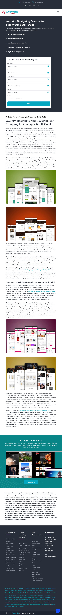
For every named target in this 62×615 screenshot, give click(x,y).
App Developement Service (16, 34)
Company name (11, 82)
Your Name (10, 63)
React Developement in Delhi (37, 567)
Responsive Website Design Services (10, 564)
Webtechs (15, 613)
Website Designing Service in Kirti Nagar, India (19, 599)
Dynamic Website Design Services (11, 558)
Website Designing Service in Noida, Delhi (40, 604)
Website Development (9, 542)
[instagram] (38, 5)
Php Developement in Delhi (37, 548)
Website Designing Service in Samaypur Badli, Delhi (21, 597)
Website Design (10, 539)
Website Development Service (17, 43)
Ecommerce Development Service (19, 47)
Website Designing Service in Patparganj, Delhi (40, 602)
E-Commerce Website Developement (10, 548)
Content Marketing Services (24, 553)
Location (9, 89)
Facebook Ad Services (23, 569)
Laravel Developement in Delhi (37, 554)
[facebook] (25, 5)
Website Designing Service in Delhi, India (18, 595)
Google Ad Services (22, 565)
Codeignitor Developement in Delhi (37, 574)
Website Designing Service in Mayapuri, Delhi (43, 599)
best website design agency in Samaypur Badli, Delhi (34, 270)
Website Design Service (15, 38)
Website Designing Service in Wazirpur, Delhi (36, 588)
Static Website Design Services (10, 553)
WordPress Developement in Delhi (37, 543)
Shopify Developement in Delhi (37, 561)
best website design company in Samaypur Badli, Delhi (35, 410)
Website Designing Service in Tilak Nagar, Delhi (17, 604)
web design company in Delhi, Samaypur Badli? (41, 291)
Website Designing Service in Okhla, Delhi (26, 592)
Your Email (9, 69)
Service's (9, 95)
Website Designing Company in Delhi (37, 579)
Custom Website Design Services (10, 569)
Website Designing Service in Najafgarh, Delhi (16, 602)
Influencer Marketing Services (22, 559)
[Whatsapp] (34, 5)
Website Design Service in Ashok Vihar (14, 588)
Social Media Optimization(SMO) (24, 549)
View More (30, 482)
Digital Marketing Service (16, 52)
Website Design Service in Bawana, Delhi (28, 590)
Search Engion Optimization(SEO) (24, 544)
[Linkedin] (29, 5)
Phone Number (10, 76)
